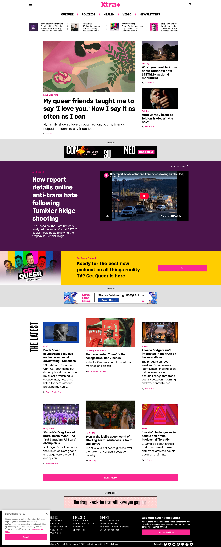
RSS (191, 544)
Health (109, 14)
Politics (88, 14)
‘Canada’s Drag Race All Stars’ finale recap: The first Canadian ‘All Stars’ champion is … (59, 438)
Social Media (38, 172)
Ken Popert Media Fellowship (114, 527)
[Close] (47, 514)
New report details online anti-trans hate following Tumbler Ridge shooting (55, 198)
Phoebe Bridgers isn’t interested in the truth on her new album (159, 353)
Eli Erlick (148, 460)
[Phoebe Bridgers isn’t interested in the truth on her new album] (160, 333)
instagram (178, 544)
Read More (110, 477)
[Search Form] (190, 5)
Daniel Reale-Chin (54, 392)
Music (46, 346)
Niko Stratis (149, 389)
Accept (26, 537)
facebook (165, 544)
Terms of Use (54, 533)
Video (127, 14)
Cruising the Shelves (96, 351)
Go (182, 268)
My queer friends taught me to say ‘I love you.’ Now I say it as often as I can (89, 108)
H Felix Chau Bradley (97, 371)
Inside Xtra (53, 524)
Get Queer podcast (109, 530)
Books (145, 429)
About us (53, 517)
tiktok (182, 544)
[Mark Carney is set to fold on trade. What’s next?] (160, 98)
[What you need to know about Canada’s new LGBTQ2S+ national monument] (160, 50)
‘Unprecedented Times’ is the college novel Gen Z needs (105, 356)
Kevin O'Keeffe (52, 464)
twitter (169, 544)
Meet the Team (80, 521)
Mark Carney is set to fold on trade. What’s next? (157, 118)
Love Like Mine (50, 95)
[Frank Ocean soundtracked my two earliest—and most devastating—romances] (61, 333)
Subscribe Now (166, 532)
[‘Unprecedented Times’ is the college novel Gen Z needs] (110, 333)
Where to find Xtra (109, 524)
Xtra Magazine (110, 5)
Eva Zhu (49, 134)
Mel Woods (149, 82)
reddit (187, 544)
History (145, 63)
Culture (67, 14)
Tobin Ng (92, 461)
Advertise (78, 527)
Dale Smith (149, 126)
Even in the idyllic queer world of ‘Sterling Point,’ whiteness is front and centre (109, 440)
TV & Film (90, 433)
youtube (173, 544)
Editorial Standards (57, 527)
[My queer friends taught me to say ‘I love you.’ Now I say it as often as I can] (89, 66)
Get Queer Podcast (86, 258)
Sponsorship (79, 530)
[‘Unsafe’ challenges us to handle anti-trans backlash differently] (160, 415)
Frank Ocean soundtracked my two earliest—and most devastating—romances (59, 355)
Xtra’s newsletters (109, 521)
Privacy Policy (55, 530)
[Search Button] (190, 4)
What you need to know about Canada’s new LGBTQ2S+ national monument (159, 72)
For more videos (178, 166)
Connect (104, 517)
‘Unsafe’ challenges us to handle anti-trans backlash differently (159, 436)
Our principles (55, 521)
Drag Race (48, 429)
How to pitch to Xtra (83, 524)
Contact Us (79, 517)
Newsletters (150, 14)
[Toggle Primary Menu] (30, 5)
